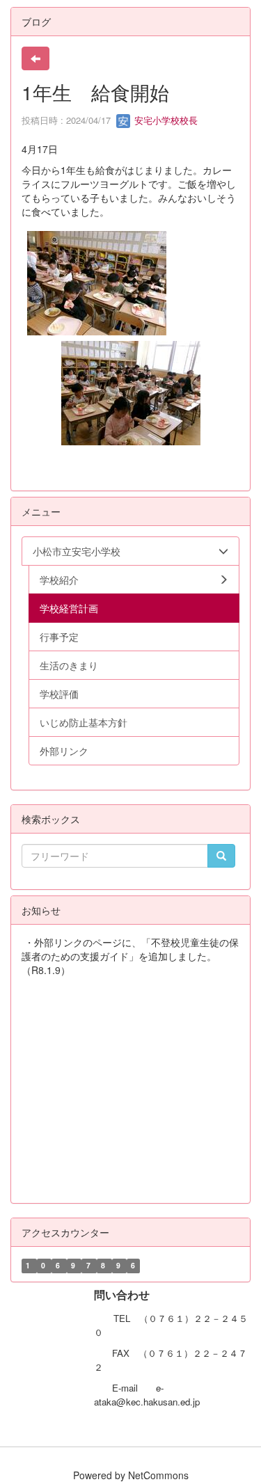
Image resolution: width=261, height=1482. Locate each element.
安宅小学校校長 (165, 120)
